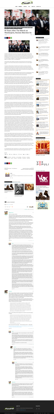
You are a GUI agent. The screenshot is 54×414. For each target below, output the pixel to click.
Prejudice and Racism (16, 28)
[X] (7, 38)
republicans (15, 158)
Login (8, 204)
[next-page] (6, 197)
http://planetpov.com (12, 174)
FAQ (29, 6)
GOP (5, 28)
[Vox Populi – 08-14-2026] (43, 169)
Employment (26, 27)
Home (16, 6)
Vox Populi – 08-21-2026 (40, 139)
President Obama (20, 28)
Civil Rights (12, 27)
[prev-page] (5, 197)
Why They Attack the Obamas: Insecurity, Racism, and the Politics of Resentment (8, 191)
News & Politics (11, 28)
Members (20, 6)
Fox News (31, 27)
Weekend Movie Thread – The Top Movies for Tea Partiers (10, 169)
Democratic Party (22, 27)
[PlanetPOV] (27, 3)
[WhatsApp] (11, 38)
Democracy (15, 27)
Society (7, 8)
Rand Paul (12, 158)
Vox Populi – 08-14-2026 (40, 155)
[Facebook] (5, 38)
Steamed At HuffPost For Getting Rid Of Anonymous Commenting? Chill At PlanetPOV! (27, 169)
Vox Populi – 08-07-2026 (40, 170)
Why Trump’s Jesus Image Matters (29, 190)
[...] (48, 85)
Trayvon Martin (24, 158)
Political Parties (18, 27)
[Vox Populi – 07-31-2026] (43, 209)
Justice (9, 27)
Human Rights (7, 28)
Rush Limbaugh (19, 158)
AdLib (6, 34)
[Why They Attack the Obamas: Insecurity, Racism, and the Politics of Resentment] (9, 187)
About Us (33, 6)
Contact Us (38, 6)
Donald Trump (6, 189)
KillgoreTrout (11, 212)
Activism (10, 8)
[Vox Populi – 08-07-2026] (43, 185)
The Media (29, 27)
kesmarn (10, 291)
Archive (25, 6)
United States (28, 158)
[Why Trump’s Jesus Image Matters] (29, 187)
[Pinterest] (9, 38)
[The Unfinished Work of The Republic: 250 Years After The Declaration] (19, 189)
